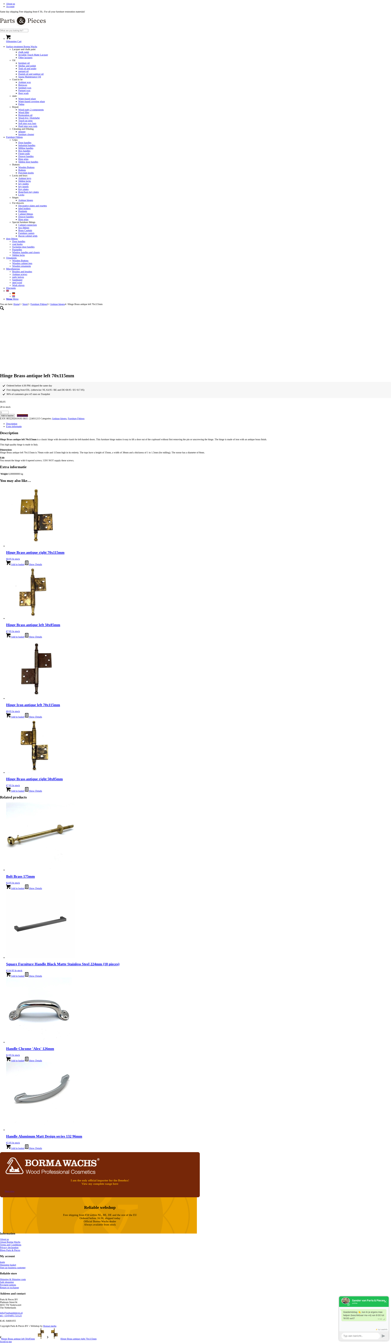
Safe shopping (7, 1282)
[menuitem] (198, 3)
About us (10, 3)
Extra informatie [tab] (14, 426)
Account (10, 6)
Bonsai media (49, 1326)
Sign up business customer (13, 1267)
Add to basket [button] (17, 564)
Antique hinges (59, 418)
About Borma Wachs (10, 1242)
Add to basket (7, 415)
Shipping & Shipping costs (13, 1279)
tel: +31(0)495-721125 (11, 1315)
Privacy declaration (9, 1247)
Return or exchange (9, 1287)
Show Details (35, 564)
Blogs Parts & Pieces (10, 1250)
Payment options (8, 1285)
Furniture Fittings (76, 418)
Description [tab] (11, 423)
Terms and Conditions (10, 1244)
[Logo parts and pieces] (23, 27)
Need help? (22, 415)
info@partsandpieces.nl (11, 1313)
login (2, 1262)
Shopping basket (8, 1265)
